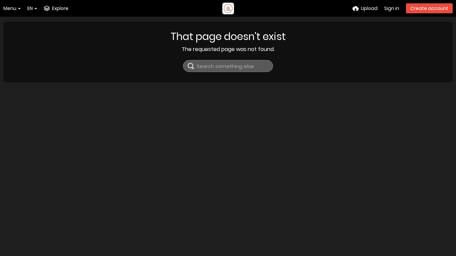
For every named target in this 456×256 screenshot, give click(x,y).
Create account (429, 8)
